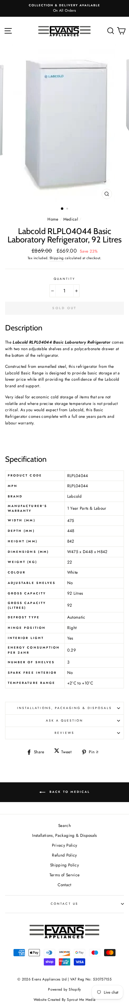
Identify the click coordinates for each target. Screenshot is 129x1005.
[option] (64, 8)
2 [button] (67, 209)
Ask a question (64, 720)
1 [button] (62, 208)
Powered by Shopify (64, 989)
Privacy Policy (64, 845)
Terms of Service (65, 875)
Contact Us (64, 903)
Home (52, 219)
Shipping (57, 258)
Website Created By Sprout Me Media (65, 999)
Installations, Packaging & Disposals (64, 708)
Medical (70, 219)
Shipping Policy (64, 865)
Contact (64, 885)
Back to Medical (69, 792)
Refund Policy (64, 855)
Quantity (64, 279)
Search (64, 825)
